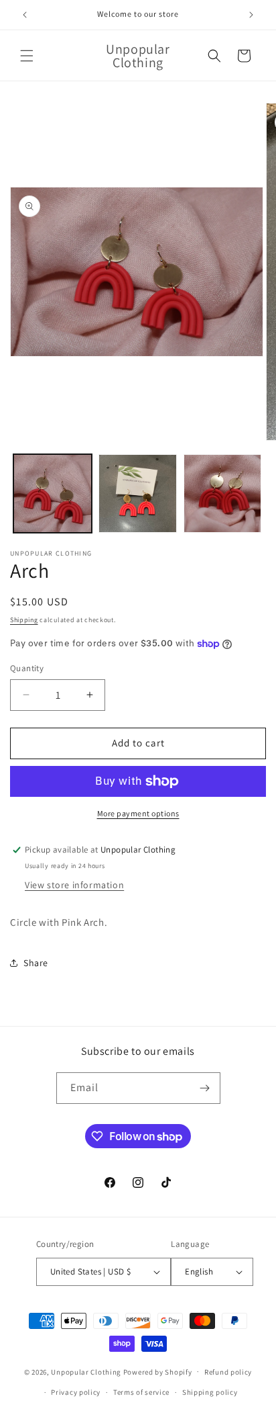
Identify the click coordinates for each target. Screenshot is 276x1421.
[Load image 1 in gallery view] (52, 493)
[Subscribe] (205, 1088)
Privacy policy (75, 1392)
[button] (27, 56)
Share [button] (35, 963)
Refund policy (228, 1372)
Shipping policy (210, 1392)
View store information (74, 885)
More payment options (138, 813)
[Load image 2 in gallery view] (137, 493)
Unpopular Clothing (86, 1371)
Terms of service (141, 1392)
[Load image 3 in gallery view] (223, 493)
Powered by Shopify (157, 1371)
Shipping (24, 619)
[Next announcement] (251, 15)
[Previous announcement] (25, 15)
